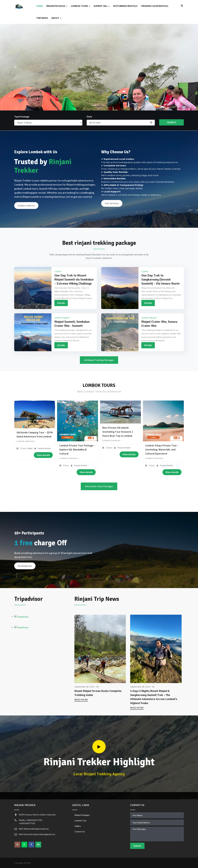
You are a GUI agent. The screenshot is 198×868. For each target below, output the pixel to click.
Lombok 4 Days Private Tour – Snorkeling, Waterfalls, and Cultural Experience (162, 449)
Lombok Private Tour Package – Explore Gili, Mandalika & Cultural (77, 449)
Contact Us (80, 831)
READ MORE (81, 699)
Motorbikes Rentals (125, 6)
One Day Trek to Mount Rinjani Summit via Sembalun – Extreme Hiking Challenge (73, 279)
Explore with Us (26, 205)
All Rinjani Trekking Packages (99, 360)
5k (97, 687)
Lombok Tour (80, 820)
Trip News (42, 18)
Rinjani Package (56, 6)
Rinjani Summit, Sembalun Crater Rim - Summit (72, 324)
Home (39, 6)
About (55, 18)
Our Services (112, 203)
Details (61, 302)
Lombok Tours (79, 6)
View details (43, 455)
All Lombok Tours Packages (99, 486)
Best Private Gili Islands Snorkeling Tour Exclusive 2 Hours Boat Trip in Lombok (117, 431)
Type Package (21, 116)
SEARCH (171, 122)
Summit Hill (101, 6)
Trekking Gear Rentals (154, 6)
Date (89, 116)
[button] (15, 67)
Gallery (78, 826)
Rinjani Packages (82, 815)
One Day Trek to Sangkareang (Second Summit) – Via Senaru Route (160, 279)
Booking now (25, 565)
